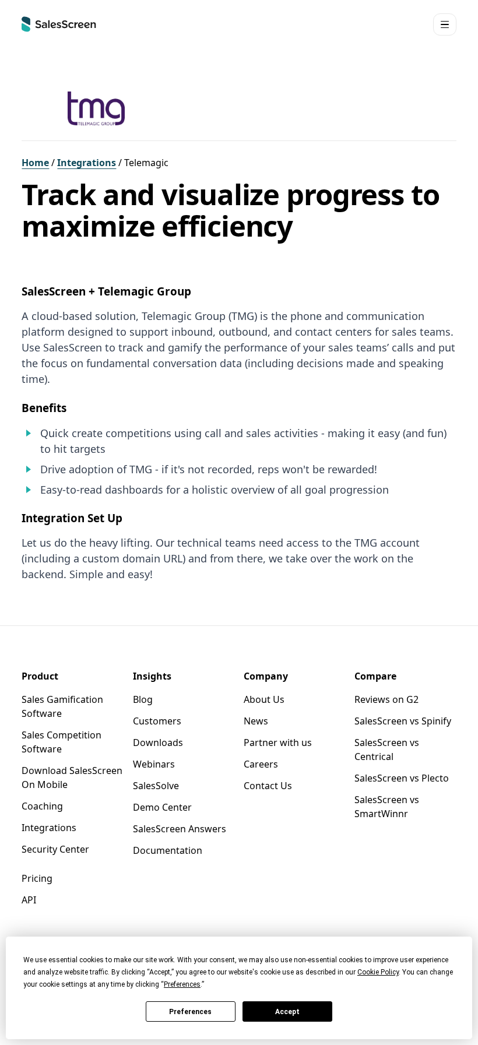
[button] (444, 24)
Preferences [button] (182, 984)
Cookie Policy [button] (378, 972)
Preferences (190, 1012)
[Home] (59, 24)
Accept (287, 1012)
